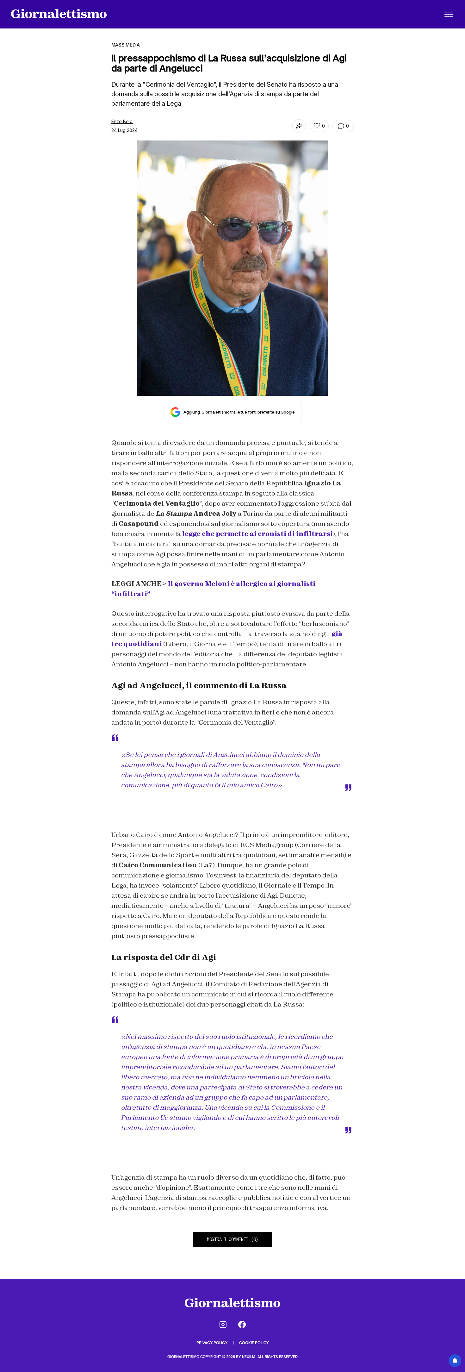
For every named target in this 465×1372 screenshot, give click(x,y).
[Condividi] (299, 126)
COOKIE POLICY (254, 1342)
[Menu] (449, 14)
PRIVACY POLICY (212, 1342)
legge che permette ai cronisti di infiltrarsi (257, 534)
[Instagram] (223, 1324)
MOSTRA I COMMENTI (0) (232, 1239)
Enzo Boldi (122, 121)
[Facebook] (242, 1324)
